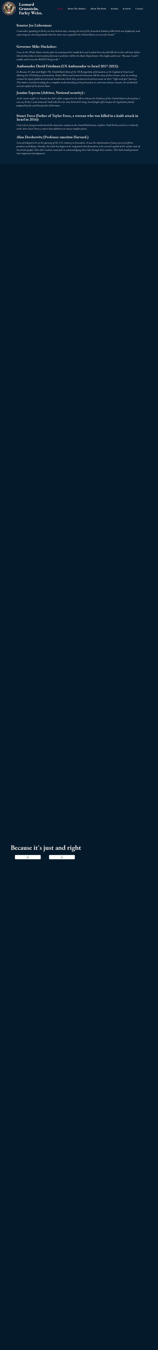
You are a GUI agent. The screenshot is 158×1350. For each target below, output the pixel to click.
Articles (114, 8)
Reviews (127, 8)
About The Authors (77, 8)
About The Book (98, 8)
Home (60, 8)
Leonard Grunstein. (29, 6)
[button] (79, 158)
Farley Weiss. (31, 13)
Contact (139, 8)
